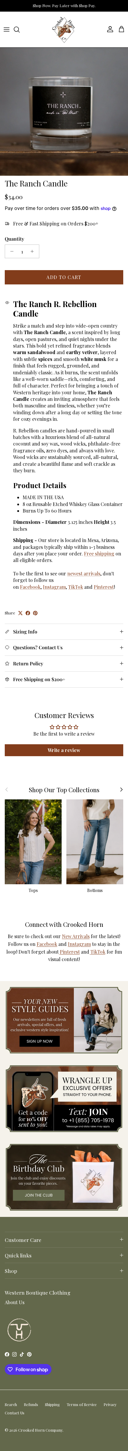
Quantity (14, 239)
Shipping (52, 1404)
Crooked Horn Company (40, 1430)
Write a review (64, 750)
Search (11, 1404)
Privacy (110, 1404)
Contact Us (14, 1412)
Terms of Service (82, 1404)
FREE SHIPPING (61, 6)
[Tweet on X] (20, 613)
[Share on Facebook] (28, 613)
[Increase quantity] (34, 251)
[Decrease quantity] (10, 251)
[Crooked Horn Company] (64, 29)
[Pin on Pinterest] (35, 613)
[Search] (19, 29)
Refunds (31, 1404)
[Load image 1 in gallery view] (64, 112)
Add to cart (63, 277)
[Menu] (6, 29)
